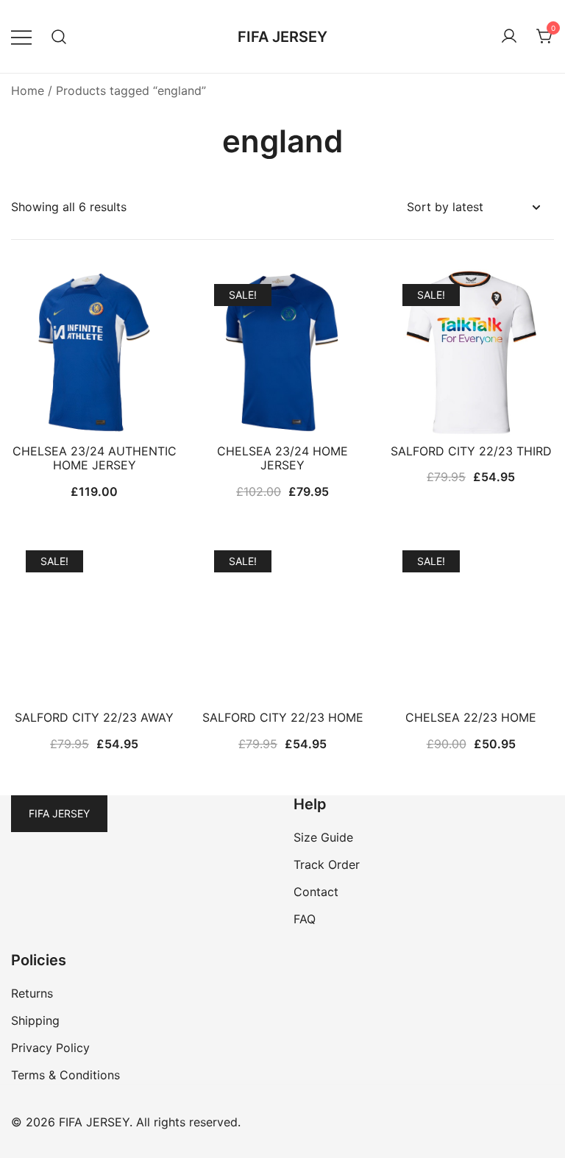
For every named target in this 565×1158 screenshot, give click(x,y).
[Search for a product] (59, 36)
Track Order (327, 864)
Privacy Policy (50, 1047)
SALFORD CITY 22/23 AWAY (94, 717)
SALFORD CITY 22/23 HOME (282, 717)
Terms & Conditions (65, 1075)
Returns (32, 993)
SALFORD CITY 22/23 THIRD (471, 451)
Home (27, 90)
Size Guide (323, 837)
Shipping (35, 1020)
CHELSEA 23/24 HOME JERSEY (282, 458)
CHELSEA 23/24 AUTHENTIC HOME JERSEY (95, 458)
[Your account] (509, 36)
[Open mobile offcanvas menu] (21, 36)
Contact (316, 891)
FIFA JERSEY (282, 37)
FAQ (305, 919)
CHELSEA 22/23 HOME (470, 717)
